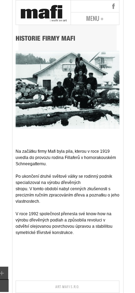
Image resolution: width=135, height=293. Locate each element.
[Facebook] (113, 6)
